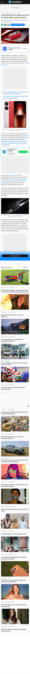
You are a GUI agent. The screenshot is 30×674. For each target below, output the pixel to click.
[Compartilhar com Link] (8, 25)
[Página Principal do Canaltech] (15, 3)
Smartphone (17, 12)
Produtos (11, 12)
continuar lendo (15, 256)
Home (2, 12)
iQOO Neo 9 (13, 175)
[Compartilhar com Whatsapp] (2, 25)
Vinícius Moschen (7, 20)
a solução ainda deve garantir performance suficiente (13, 181)
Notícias (6, 12)
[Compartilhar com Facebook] (5, 25)
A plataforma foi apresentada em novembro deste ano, (13, 141)
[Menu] (2, 2)
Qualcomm (22, 179)
